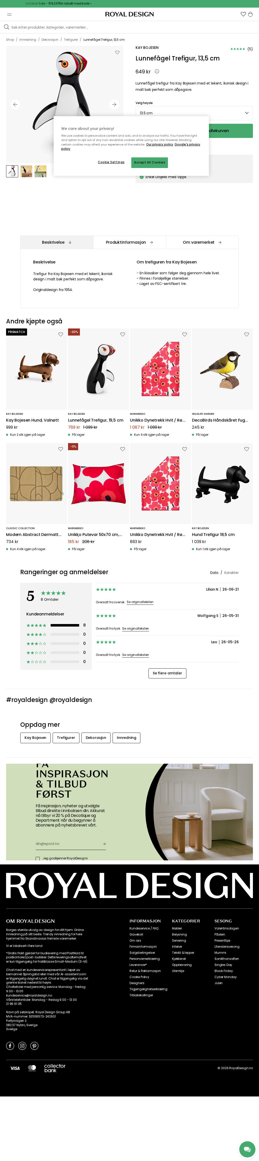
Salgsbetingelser (142, 952)
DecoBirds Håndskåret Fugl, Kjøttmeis (219, 420)
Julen (218, 983)
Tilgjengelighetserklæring (148, 989)
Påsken (219, 934)
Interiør (177, 946)
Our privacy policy (159, 144)
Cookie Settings (111, 162)
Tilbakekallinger (141, 995)
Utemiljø (178, 970)
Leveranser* (138, 964)
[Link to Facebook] (10, 1046)
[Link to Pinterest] (34, 1046)
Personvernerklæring (145, 958)
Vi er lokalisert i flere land (24, 946)
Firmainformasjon (143, 946)
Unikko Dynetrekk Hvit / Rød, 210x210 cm (158, 420)
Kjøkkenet (179, 958)
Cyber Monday (225, 977)
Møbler (177, 928)
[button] (243, 14)
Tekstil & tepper (183, 952)
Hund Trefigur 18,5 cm (213, 535)
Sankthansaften (226, 958)
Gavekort (136, 934)
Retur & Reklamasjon (145, 970)
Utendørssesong (227, 946)
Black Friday (223, 970)
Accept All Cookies (149, 162)
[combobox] (194, 113)
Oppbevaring (182, 964)
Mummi (220, 952)
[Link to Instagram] (22, 1046)
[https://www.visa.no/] (15, 1068)
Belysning (179, 934)
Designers (137, 983)
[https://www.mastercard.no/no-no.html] (32, 1068)
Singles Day (223, 964)
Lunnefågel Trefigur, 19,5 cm (95, 420)
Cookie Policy (139, 977)
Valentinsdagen (226, 928)
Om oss (135, 940)
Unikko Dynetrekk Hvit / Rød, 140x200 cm (158, 535)
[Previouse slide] (15, 104)
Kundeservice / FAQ (144, 928)
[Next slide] (114, 104)
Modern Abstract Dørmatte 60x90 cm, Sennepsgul (33, 535)
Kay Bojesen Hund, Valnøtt (32, 420)
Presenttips (222, 940)
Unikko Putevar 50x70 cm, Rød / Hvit (93, 535)
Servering (179, 940)
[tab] (56, 242)
